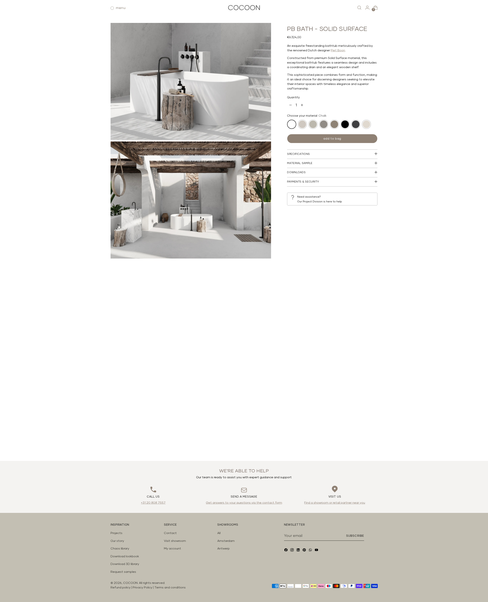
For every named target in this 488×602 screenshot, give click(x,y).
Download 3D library (125, 564)
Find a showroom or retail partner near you (334, 502)
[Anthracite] (355, 124)
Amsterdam (226, 540)
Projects (116, 533)
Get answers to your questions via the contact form (244, 502)
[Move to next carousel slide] (374, 447)
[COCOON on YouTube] (317, 550)
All (219, 533)
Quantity (293, 97)
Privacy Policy (143, 587)
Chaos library (120, 548)
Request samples (123, 571)
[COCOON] (244, 8)
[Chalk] (291, 124)
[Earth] (334, 124)
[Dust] (313, 124)
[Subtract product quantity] (290, 105)
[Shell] (302, 124)
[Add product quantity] (302, 105)
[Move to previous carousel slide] (365, 448)
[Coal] (345, 124)
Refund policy (121, 587)
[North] (366, 124)
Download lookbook (125, 556)
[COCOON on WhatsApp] (310, 550)
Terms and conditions (170, 587)
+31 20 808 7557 (153, 502)
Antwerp (223, 548)
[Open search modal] (359, 7)
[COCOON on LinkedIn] (298, 550)
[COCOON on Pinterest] (304, 550)
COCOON (130, 582)
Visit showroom (175, 540)
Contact (170, 533)
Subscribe (355, 535)
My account (172, 548)
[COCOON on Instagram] (292, 550)
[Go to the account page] (367, 7)
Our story (117, 540)
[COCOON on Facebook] (286, 550)
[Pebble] (323, 124)
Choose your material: (307, 115)
